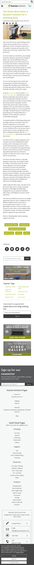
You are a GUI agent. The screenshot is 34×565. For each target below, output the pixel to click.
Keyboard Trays (23, 291)
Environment (17, 440)
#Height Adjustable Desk (17, 229)
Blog (17, 416)
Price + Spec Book (17, 470)
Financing (17, 458)
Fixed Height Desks (17, 490)
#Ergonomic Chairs (11, 225)
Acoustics (17, 504)
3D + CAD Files (17, 473)
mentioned (12, 93)
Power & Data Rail (17, 502)
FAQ (17, 451)
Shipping (17, 401)
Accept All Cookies (14, 562)
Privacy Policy (19, 552)
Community (17, 438)
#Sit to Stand (9, 233)
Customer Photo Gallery (17, 475)
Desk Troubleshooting (17, 455)
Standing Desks (17, 486)
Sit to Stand (21, 297)
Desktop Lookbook (17, 468)
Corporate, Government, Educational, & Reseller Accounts (17, 411)
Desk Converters (17, 488)
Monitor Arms (9, 297)
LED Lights (21, 294)
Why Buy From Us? (17, 397)
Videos (17, 477)
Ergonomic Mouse (10, 294)
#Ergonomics (24, 225)
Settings (14, 556)
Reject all (14, 559)
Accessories (17, 495)
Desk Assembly (17, 453)
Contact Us (17, 394)
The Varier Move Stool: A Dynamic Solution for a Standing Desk (15, 14)
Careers (17, 442)
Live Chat (15, 536)
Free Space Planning (17, 466)
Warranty (17, 407)
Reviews (17, 435)
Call (16, 541)
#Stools (18, 233)
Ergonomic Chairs (10, 287)
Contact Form (16, 523)
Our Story (17, 433)
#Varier (26, 233)
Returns (17, 403)
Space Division (17, 500)
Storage (17, 497)
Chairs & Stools (17, 493)
